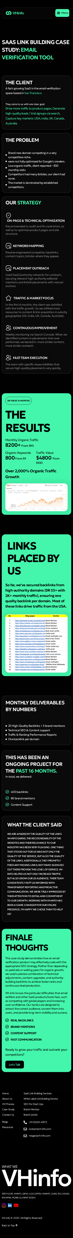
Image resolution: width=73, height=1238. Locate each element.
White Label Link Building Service (41, 1098)
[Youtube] (16, 1205)
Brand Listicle (30, 1114)
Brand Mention (31, 1109)
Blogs (5, 1121)
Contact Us (8, 1114)
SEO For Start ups (33, 1104)
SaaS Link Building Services (38, 1093)
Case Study (8, 1109)
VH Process (8, 1104)
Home (5, 1093)
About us (7, 1098)
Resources (7, 1127)
